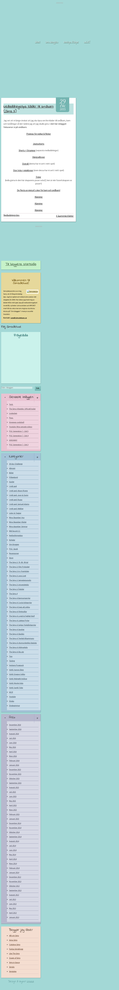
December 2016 (15, 725)
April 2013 (13, 913)
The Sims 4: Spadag (16, 629)
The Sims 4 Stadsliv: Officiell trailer (22, 409)
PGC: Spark (13, 549)
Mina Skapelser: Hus (16, 517)
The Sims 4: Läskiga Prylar (19, 620)
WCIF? (87, 42)
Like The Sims (14, 953)
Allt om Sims (14, 935)
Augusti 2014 (14, 841)
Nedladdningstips (11, 215)
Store (11, 558)
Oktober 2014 (14, 832)
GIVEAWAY (13, 440)
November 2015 (15, 774)
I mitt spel (13, 486)
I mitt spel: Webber (16, 508)
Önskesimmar (14, 705)
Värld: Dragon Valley (17, 674)
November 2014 (15, 828)
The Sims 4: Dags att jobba (19, 607)
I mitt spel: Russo (15, 499)
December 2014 (15, 823)
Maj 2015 (12, 801)
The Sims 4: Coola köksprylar (20, 602)
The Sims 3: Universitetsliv (19, 585)
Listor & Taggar (15, 513)
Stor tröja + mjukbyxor (23, 170)
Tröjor (38, 177)
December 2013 (15, 877)
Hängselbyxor (38, 157)
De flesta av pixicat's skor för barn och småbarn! (38, 190)
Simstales (12, 971)
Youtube (12, 696)
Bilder (11, 473)
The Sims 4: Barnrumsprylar (19, 598)
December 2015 (15, 769)
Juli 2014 (12, 845)
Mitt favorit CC (14, 531)
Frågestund (13, 477)
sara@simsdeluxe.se (19, 318)
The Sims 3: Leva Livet (17, 576)
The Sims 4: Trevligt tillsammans (21, 638)
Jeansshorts (38, 143)
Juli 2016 (12, 738)
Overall (25, 163)
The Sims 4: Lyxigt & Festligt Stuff (22, 616)
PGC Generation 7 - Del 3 (18, 444)
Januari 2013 (14, 917)
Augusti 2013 (14, 895)
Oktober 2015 (14, 778)
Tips (10, 656)
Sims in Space (14, 962)
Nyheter (12, 540)
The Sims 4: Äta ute (16, 652)
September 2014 (15, 836)
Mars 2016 (13, 756)
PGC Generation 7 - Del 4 (18, 435)
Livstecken (13, 413)
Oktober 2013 (14, 886)
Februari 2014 (14, 868)
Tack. (11, 404)
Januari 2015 (14, 819)
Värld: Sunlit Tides (16, 687)
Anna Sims (13, 940)
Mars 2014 (13, 863)
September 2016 (15, 729)
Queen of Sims (14, 958)
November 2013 (15, 881)
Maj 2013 (12, 908)
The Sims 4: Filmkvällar (18, 611)
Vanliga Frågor (71, 42)
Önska (11, 701)
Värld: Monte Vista (16, 683)
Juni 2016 (12, 742)
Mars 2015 (13, 810)
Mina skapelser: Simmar (18, 526)
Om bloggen (52, 42)
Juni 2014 (12, 850)
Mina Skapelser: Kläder (17, 522)
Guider (11, 482)
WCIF (11, 692)
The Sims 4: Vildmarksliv (18, 647)
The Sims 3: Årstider (16, 589)
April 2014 (13, 859)
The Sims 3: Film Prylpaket (19, 567)
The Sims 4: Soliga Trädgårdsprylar (22, 625)
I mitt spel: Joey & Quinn (18, 495)
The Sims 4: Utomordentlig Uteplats (23, 643)
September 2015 (15, 783)
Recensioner (14, 553)
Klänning (39, 197)
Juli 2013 (12, 899)
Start (37, 42)
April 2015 (13, 805)
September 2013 (15, 890)
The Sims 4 (13, 593)
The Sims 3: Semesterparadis (20, 580)
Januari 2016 (14, 765)
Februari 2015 (14, 814)
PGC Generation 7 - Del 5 (18, 431)
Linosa (30, 982)
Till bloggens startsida (20, 264)
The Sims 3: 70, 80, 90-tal (18, 562)
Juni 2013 (12, 904)
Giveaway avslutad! (16, 422)
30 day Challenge (15, 464)
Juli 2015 (12, 792)
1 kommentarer (65, 216)
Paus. (11, 418)
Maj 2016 (12, 747)
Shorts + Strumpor (27, 150)
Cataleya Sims (14, 944)
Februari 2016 (14, 760)
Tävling (12, 661)
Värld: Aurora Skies (16, 670)
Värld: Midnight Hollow (18, 679)
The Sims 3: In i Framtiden (19, 571)
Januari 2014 (14, 872)
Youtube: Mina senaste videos (20, 427)
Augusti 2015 (14, 787)
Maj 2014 (12, 854)
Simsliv (12, 967)
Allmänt (12, 468)
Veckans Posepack (16, 665)
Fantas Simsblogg (16, 949)
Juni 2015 (12, 796)
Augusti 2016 (14, 734)
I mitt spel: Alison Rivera (18, 491)
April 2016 (13, 751)
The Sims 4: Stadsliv (16, 634)
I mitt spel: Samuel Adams (19, 504)
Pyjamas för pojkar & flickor (38, 133)
